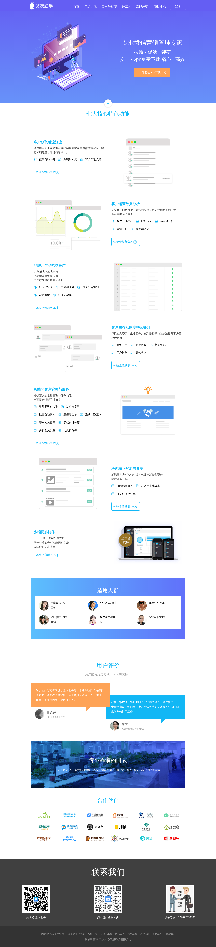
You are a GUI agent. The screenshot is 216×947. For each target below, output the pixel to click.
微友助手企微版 (76, 933)
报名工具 (132, 933)
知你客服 (92, 933)
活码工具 (120, 933)
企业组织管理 (156, 617)
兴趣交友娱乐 (156, 602)
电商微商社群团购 (59, 605)
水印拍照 (145, 933)
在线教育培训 (108, 602)
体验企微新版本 (46, 172)
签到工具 (157, 933)
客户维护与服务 (108, 619)
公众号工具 (106, 933)
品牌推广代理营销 (59, 619)
